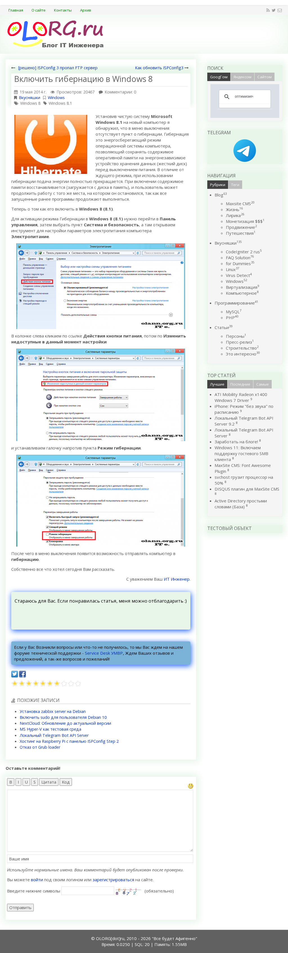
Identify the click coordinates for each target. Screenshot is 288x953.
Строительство (242, 348)
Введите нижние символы (33, 891)
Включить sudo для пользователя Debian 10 (63, 717)
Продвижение (241, 227)
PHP (232, 317)
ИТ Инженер (177, 579)
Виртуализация (242, 287)
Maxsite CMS (240, 203)
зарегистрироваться (113, 879)
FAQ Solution (240, 257)
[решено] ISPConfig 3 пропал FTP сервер (58, 67)
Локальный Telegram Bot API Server (54, 735)
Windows (56, 97)
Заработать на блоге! (236, 441)
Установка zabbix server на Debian (53, 711)
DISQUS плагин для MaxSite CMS (247, 489)
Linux (232, 269)
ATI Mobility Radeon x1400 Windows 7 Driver (241, 397)
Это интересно (243, 354)
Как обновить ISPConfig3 (159, 67)
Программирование (236, 303)
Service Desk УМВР (104, 653)
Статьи (223, 327)
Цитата (48, 782)
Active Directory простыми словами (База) (241, 503)
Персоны (236, 336)
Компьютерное (242, 293)
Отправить (20, 907)
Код (66, 782)
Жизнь (234, 209)
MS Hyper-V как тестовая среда (50, 729)
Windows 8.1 (60, 103)
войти (37, 879)
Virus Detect (239, 275)
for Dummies (240, 263)
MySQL (233, 311)
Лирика (235, 215)
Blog (221, 195)
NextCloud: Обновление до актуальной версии (65, 723)
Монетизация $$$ (245, 221)
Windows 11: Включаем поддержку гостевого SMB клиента (241, 453)
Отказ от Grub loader (40, 747)
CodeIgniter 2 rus (244, 251)
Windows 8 (30, 103)
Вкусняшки (29, 97)
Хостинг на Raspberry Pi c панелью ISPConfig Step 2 (69, 741)
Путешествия (240, 233)
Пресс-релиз (240, 342)
